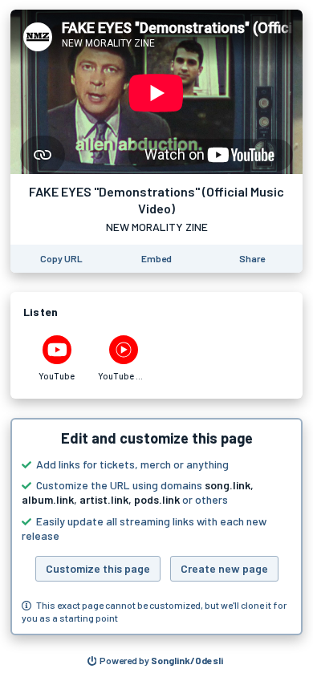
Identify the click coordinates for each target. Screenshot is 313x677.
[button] (156, 527)
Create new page (224, 568)
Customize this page (98, 568)
